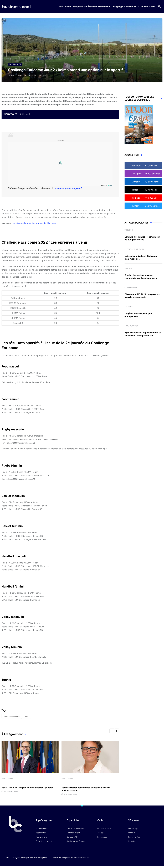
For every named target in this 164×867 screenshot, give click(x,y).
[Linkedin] (156, 857)
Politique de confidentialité (49, 857)
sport (27, 716)
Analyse (128, 268)
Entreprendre (104, 6)
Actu (61, 6)
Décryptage (117, 6)
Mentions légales (13, 857)
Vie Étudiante (90, 6)
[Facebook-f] (141, 855)
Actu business (131, 326)
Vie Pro (68, 6)
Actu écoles (7, 778)
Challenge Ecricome (12, 716)
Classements (131, 287)
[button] (159, 6)
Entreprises (78, 6)
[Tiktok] (151, 855)
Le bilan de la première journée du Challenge (34, 223)
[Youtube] (146, 855)
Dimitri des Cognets (20, 75)
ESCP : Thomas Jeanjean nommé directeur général (27, 787)
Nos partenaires (29, 857)
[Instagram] (156, 855)
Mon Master (149, 6)
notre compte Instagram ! (68, 188)
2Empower (66, 857)
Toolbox (129, 230)
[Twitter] (136, 855)
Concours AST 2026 (133, 6)
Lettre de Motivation (135, 249)
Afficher (24, 114)
